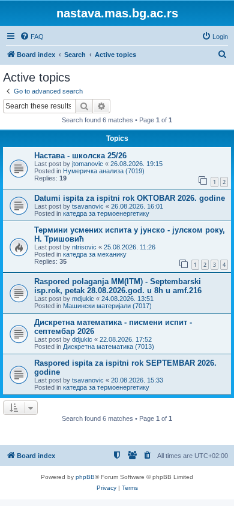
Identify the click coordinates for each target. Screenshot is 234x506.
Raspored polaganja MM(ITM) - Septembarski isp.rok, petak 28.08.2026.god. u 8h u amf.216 (118, 286)
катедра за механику (95, 254)
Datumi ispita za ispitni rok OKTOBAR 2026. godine (129, 198)
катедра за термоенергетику (106, 213)
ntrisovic (84, 247)
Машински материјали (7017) (107, 305)
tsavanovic (88, 206)
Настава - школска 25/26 (80, 155)
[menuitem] (32, 36)
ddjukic (82, 339)
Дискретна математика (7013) (108, 346)
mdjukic (83, 298)
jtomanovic (87, 163)
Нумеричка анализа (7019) (104, 170)
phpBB (85, 477)
